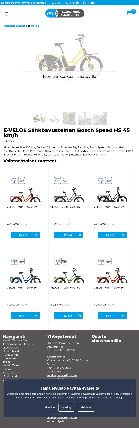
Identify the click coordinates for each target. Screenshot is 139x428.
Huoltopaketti (11, 358)
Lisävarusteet (11, 347)
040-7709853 (62, 2)
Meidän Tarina (11, 365)
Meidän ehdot (11, 376)
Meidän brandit (15, 26)
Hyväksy (66, 407)
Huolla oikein (10, 354)
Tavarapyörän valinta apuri (18, 344)
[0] (128, 13)
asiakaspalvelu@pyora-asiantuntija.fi (25, 2)
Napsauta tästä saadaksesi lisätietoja (102, 397)
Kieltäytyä (86, 407)
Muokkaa (50, 407)
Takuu (6, 361)
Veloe (35, 26)
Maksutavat (10, 372)
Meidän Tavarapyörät (15, 340)
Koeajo (7, 369)
